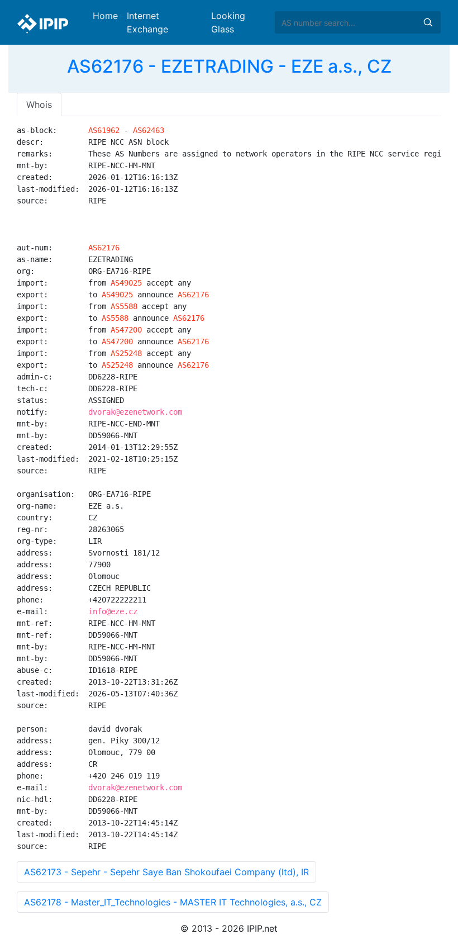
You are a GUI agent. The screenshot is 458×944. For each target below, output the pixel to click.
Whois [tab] (39, 104)
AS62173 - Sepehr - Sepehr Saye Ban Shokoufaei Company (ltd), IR (166, 871)
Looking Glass (228, 22)
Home (105, 15)
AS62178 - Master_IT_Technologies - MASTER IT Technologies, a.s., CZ (173, 902)
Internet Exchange (147, 22)
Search (428, 22)
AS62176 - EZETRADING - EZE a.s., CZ (229, 66)
